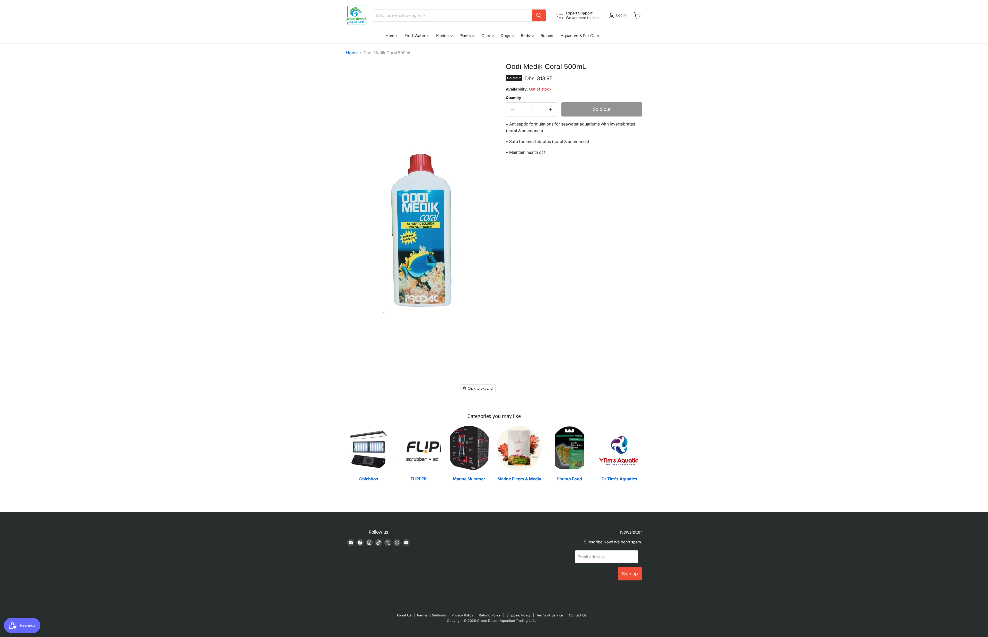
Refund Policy (490, 615)
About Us (403, 615)
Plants (466, 35)
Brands (547, 35)
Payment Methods (431, 615)
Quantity (513, 98)
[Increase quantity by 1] (550, 109)
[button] (618, 15)
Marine (443, 35)
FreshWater (415, 35)
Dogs (506, 35)
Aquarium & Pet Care (580, 35)
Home (391, 35)
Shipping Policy (518, 615)
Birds (526, 35)
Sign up (630, 573)
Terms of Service (549, 615)
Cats (486, 35)
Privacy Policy (462, 615)
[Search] (539, 15)
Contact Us (578, 615)
